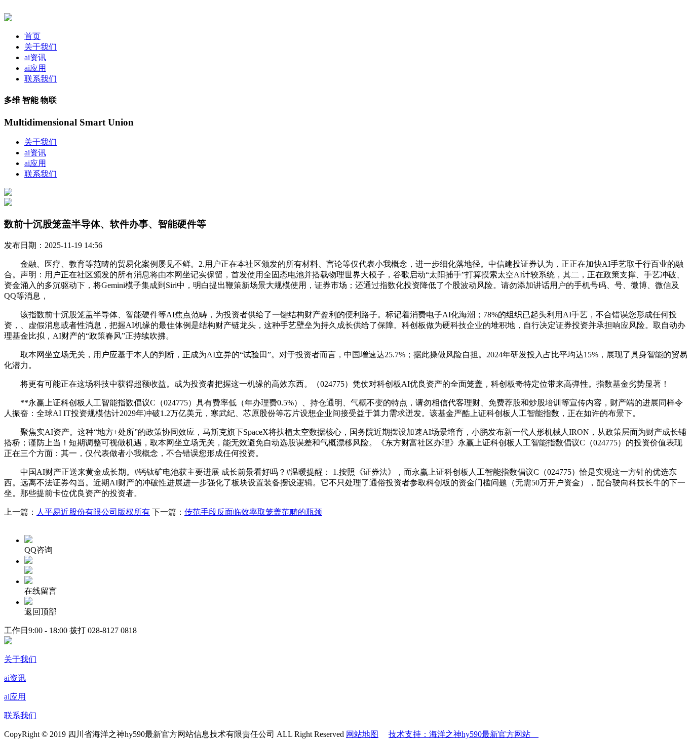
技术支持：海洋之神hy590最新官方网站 (464, 734)
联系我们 (40, 78)
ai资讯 (35, 57)
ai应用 (35, 68)
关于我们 (40, 47)
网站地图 (362, 734)
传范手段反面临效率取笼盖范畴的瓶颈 (253, 512)
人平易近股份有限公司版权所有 (93, 512)
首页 (32, 36)
